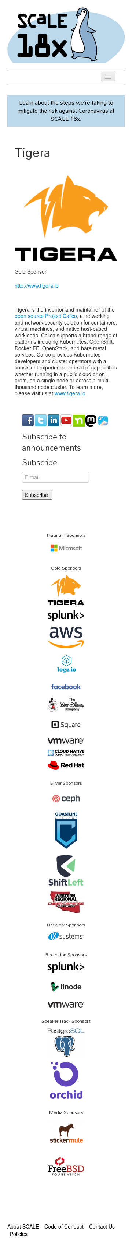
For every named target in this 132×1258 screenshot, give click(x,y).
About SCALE (23, 1226)
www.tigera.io (70, 393)
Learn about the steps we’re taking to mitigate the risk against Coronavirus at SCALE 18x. (66, 111)
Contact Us (102, 1226)
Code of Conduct (64, 1226)
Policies (18, 1233)
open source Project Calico (46, 315)
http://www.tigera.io (37, 285)
